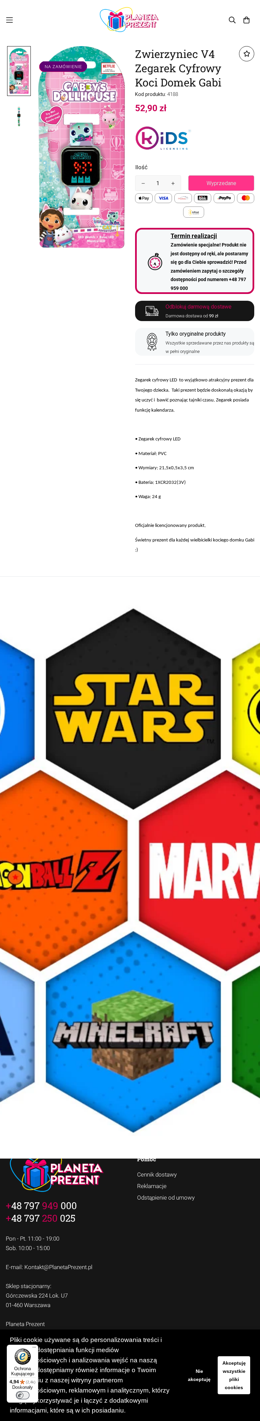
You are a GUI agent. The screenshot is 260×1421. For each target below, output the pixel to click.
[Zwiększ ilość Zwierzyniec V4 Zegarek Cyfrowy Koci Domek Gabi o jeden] (173, 183)
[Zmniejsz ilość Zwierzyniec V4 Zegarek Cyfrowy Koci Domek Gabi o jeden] (143, 183)
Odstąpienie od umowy (166, 1197)
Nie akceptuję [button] (199, 1375)
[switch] (22, 1395)
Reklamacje (152, 1186)
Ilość (141, 167)
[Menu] (34, 1349)
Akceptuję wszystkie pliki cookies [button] (234, 1375)
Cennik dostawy (157, 1174)
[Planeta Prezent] (130, 20)
